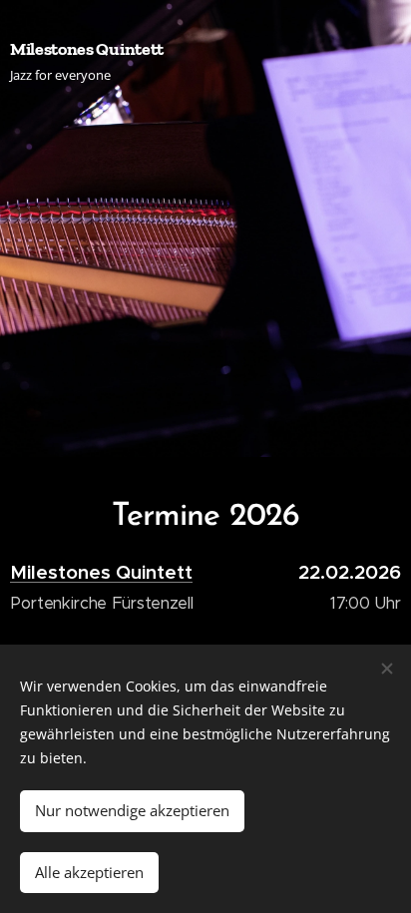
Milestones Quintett (101, 572)
